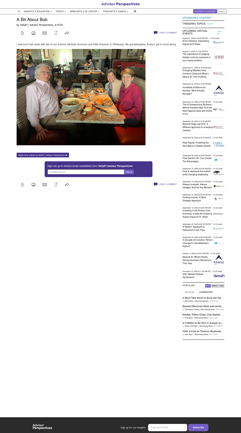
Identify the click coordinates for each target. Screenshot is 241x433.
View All (210, 24)
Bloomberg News (201, 301)
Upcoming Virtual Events (195, 32)
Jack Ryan (189, 334)
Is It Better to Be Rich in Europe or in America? (209, 323)
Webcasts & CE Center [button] (84, 11)
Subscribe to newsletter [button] (205, 11)
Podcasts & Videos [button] (115, 11)
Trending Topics (194, 23)
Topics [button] (60, 11)
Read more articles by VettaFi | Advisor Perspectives (42, 155)
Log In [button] (222, 11)
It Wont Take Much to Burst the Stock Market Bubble (212, 297)
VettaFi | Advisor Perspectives (36, 25)
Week (208, 286)
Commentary (206, 292)
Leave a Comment (167, 32)
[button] (22, 33)
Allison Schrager (191, 326)
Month (214, 286)
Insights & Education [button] (37, 11)
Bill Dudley (189, 301)
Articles (189, 292)
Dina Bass (189, 317)
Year (221, 286)
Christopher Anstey (192, 309)
